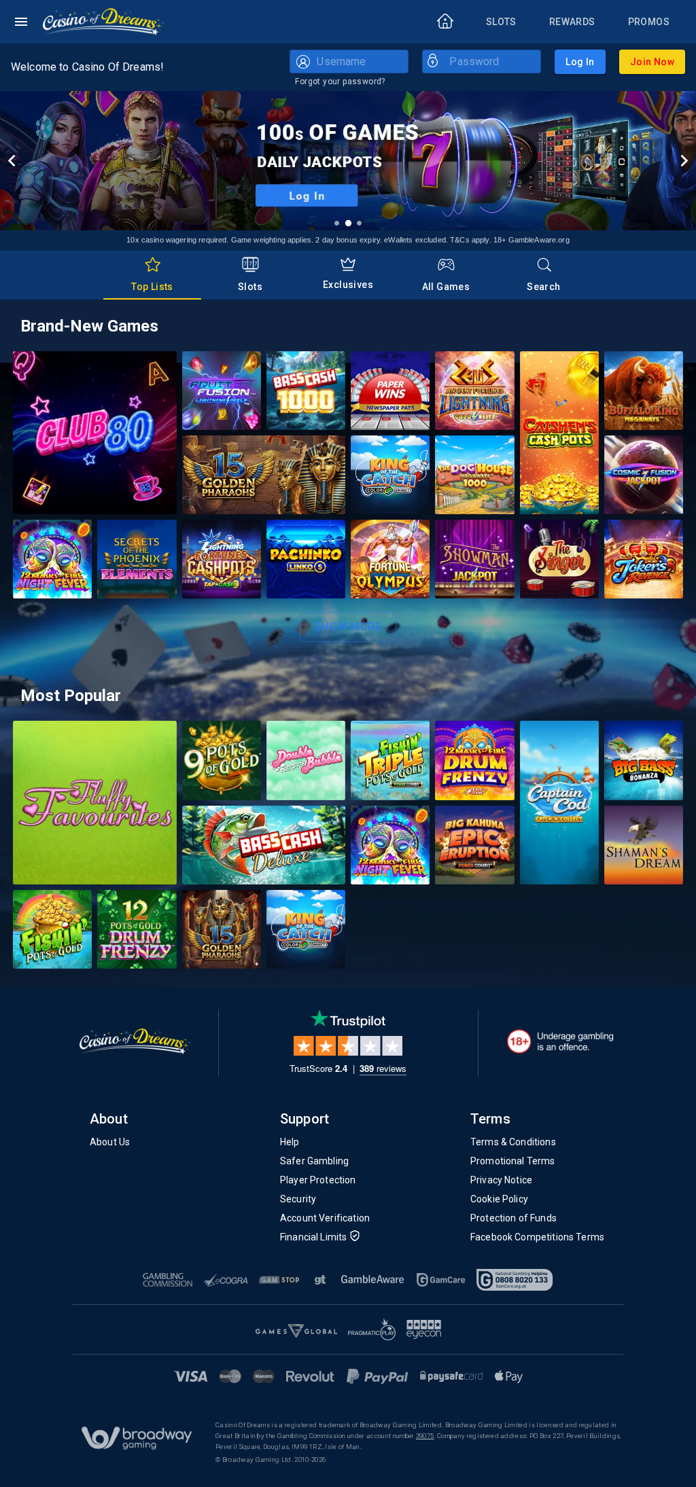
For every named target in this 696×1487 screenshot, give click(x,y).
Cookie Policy (499, 1199)
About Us (110, 1141)
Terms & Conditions (513, 1141)
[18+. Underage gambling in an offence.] (560, 1041)
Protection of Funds (513, 1218)
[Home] (104, 22)
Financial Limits (313, 1237)
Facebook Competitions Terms (537, 1237)
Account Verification (325, 1218)
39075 (425, 1435)
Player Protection (318, 1180)
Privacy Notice (501, 1180)
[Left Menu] (21, 22)
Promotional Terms (512, 1160)
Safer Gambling (314, 1160)
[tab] (152, 275)
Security (298, 1199)
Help (290, 1141)
